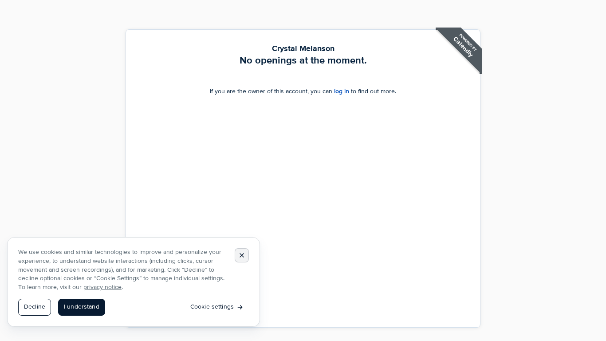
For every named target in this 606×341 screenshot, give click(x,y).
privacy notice (102, 287)
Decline (34, 307)
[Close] (242, 255)
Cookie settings (212, 307)
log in (341, 91)
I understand (81, 307)
